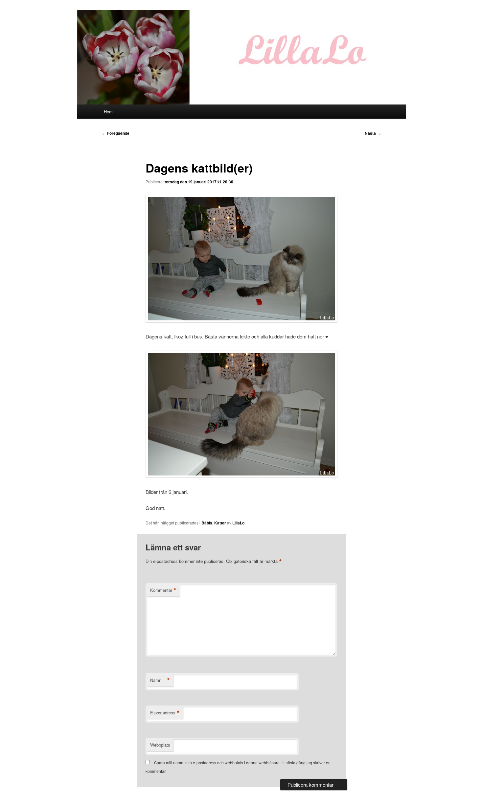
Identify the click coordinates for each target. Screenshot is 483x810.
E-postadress (165, 712)
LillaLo (238, 523)
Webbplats (160, 745)
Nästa (373, 133)
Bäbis (206, 523)
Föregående (115, 133)
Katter (220, 523)
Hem (108, 111)
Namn (160, 680)
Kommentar (163, 590)
